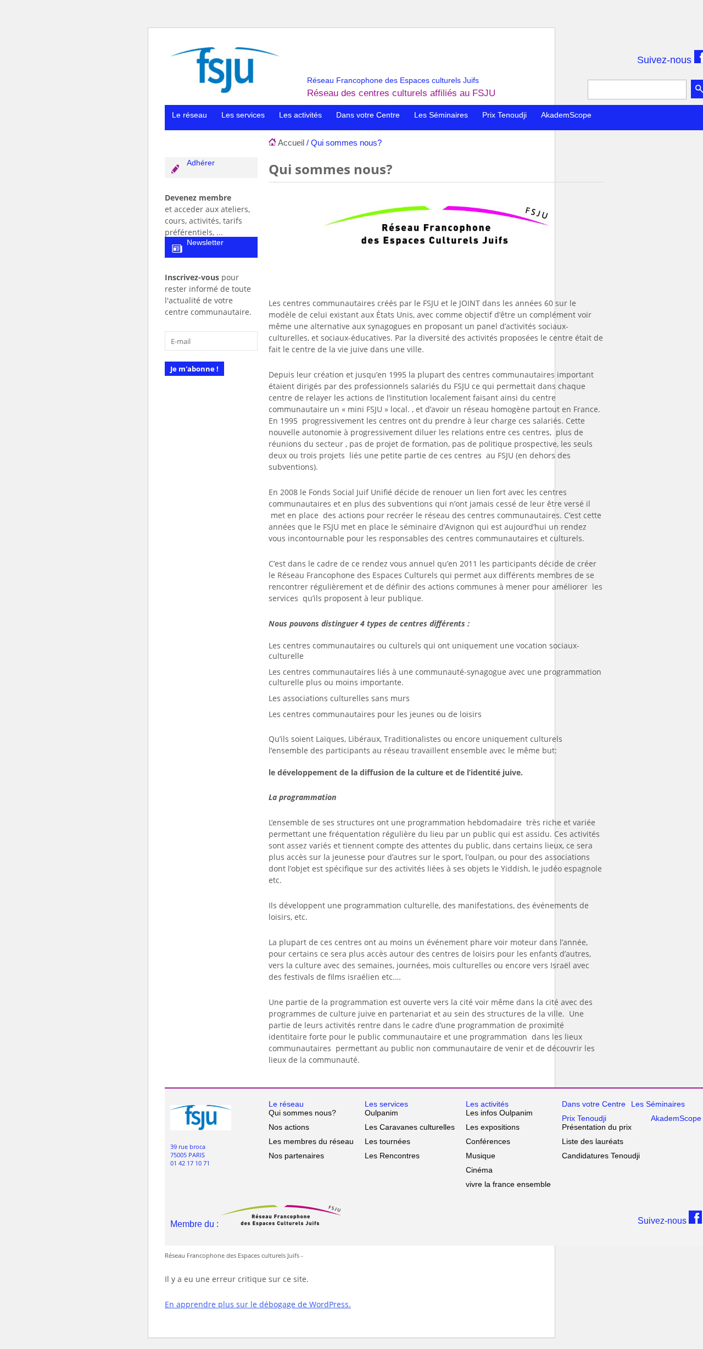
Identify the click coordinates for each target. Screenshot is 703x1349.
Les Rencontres (392, 1155)
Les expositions (493, 1127)
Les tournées (387, 1141)
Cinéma (479, 1169)
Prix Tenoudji (504, 114)
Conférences (488, 1141)
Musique (480, 1155)
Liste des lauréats (592, 1141)
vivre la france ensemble (508, 1184)
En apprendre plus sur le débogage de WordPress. (258, 1304)
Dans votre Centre (368, 114)
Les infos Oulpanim (499, 1112)
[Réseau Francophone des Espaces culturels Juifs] (225, 90)
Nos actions (289, 1127)
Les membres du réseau (311, 1141)
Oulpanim (381, 1112)
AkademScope (566, 114)
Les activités (300, 114)
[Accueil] (272, 142)
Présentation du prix (597, 1127)
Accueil (291, 142)
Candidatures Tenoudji (601, 1155)
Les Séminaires (441, 114)
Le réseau (189, 114)
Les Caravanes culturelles (410, 1127)
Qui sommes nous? (302, 1112)
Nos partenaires (296, 1155)
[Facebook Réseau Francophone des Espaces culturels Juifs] (695, 1220)
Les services (243, 114)
